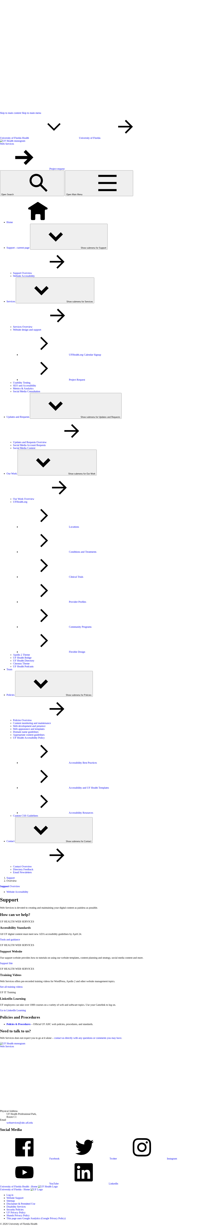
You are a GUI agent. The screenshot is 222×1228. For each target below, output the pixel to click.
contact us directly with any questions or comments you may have (87, 1038)
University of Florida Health (15, 138)
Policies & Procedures (19, 1024)
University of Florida (90, 138)
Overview (10, 886)
